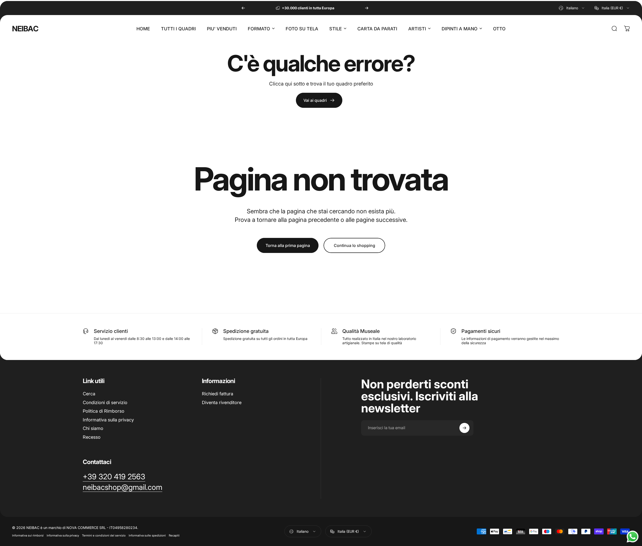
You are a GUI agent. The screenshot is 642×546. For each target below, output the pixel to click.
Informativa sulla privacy (108, 419)
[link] (319, 100)
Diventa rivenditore (222, 402)
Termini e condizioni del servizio (104, 535)
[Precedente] (243, 8)
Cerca (89, 393)
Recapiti (174, 535)
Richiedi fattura (217, 393)
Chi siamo (93, 428)
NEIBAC (25, 28)
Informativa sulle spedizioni (147, 535)
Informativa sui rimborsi (28, 535)
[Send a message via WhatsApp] (632, 536)
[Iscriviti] (464, 428)
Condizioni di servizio (105, 402)
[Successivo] (366, 8)
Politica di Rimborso (103, 411)
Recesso (92, 437)
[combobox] (572, 8)
